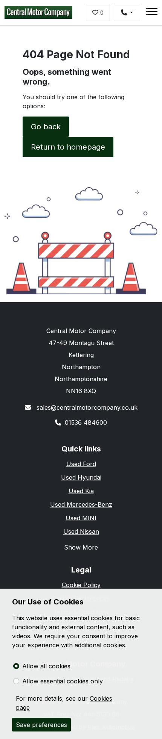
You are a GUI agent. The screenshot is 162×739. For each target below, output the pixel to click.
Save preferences (41, 724)
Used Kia (81, 491)
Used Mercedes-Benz (81, 504)
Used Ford (81, 464)
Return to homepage (68, 146)
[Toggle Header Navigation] (151, 12)
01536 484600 (86, 422)
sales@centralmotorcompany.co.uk (86, 407)
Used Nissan (81, 531)
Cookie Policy (81, 585)
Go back (46, 126)
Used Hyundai (81, 477)
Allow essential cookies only (62, 681)
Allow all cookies (46, 666)
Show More (81, 547)
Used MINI (81, 518)
